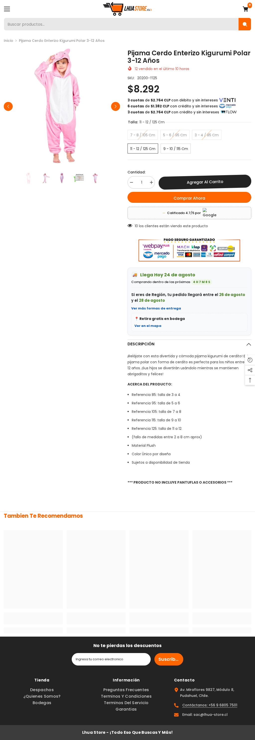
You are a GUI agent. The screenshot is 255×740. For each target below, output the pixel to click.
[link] (33, 618)
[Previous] (8, 106)
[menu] (7, 9)
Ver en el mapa (147, 325)
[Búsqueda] (245, 24)
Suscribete (170, 659)
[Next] (115, 106)
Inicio (8, 40)
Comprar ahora (189, 198)
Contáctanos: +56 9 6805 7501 (209, 705)
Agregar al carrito (205, 182)
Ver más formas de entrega (156, 308)
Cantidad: (136, 172)
